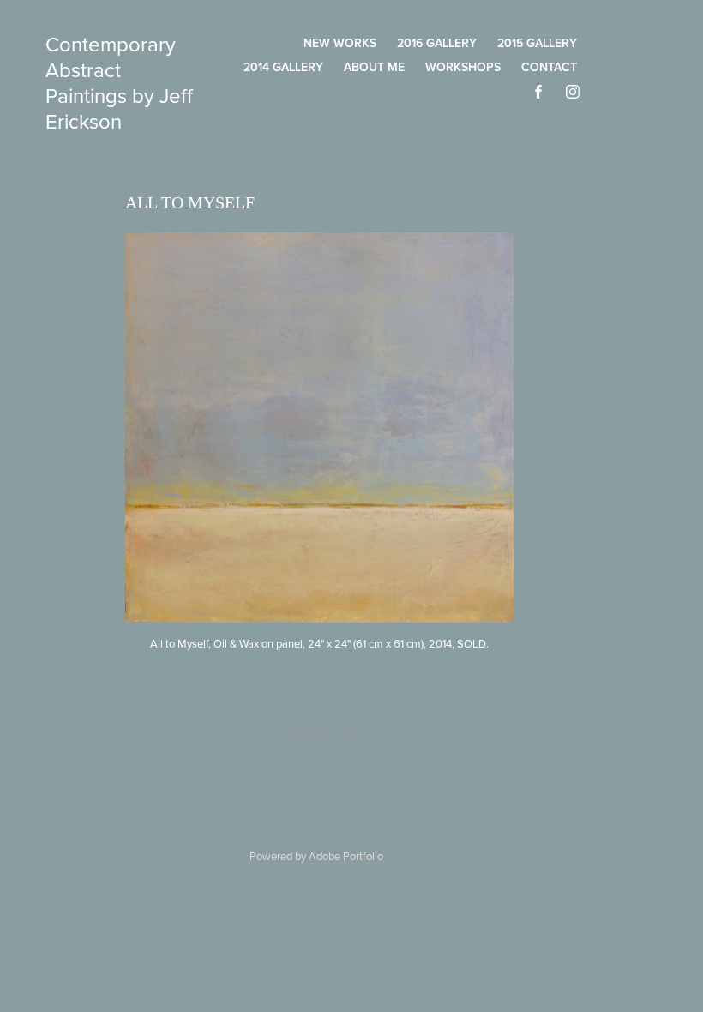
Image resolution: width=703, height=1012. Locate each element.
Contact (549, 66)
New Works (339, 42)
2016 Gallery (437, 42)
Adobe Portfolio (346, 856)
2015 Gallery (537, 42)
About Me (374, 66)
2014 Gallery (283, 66)
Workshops (463, 66)
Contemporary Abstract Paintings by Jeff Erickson (121, 82)
